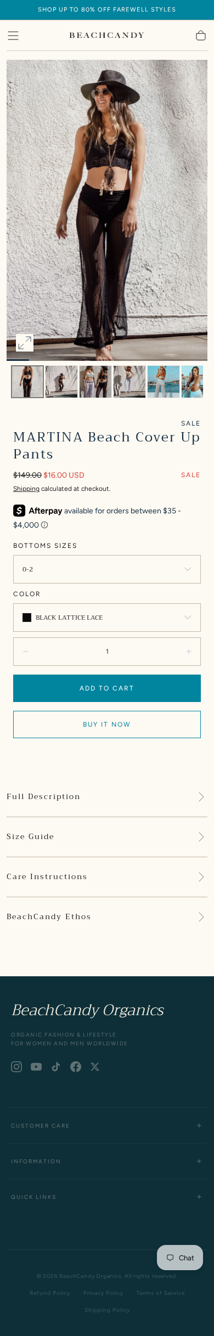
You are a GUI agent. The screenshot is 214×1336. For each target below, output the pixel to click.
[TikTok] (55, 1066)
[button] (13, 35)
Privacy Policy (103, 1293)
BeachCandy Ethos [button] (49, 917)
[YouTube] (36, 1066)
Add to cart (107, 688)
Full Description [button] (44, 797)
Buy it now (107, 724)
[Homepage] (107, 35)
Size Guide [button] (30, 837)
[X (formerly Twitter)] (95, 1067)
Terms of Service (161, 1293)
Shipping (26, 488)
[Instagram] (16, 1066)
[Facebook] (75, 1066)
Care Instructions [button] (47, 877)
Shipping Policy (107, 1310)
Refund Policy (50, 1293)
